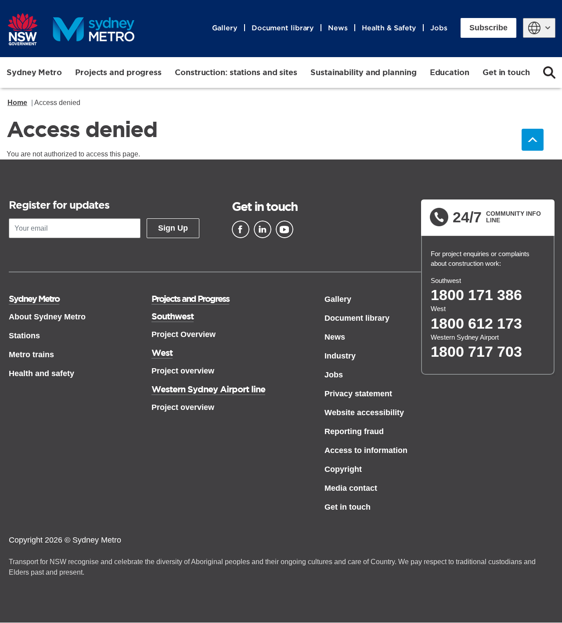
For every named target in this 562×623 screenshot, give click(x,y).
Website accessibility (364, 412)
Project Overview (183, 334)
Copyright (343, 469)
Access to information (365, 450)
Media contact (350, 488)
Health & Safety (389, 28)
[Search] (549, 72)
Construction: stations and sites (236, 72)
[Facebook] (240, 229)
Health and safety (41, 373)
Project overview (182, 370)
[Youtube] (284, 229)
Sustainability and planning (363, 72)
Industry (340, 355)
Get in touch (506, 72)
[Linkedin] (262, 229)
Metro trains (31, 354)
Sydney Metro (34, 72)
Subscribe (488, 27)
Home (17, 102)
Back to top (533, 140)
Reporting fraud (354, 431)
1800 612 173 (476, 323)
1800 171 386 (476, 294)
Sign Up (173, 228)
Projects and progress (118, 72)
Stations (24, 335)
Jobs (438, 28)
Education (449, 72)
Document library (283, 28)
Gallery (225, 28)
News (338, 28)
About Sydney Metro (47, 316)
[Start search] (549, 72)
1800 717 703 (476, 351)
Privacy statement (358, 393)
